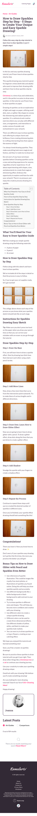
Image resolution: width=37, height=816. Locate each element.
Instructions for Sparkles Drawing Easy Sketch (17, 201)
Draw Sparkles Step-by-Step (13, 204)
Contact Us (18, 785)
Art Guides (13, 14)
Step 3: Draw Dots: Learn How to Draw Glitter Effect (18, 213)
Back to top (20, 800)
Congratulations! (9, 221)
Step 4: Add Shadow (12, 216)
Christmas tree (26, 660)
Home (5, 14)
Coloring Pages (26, 4)
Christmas (7, 96)
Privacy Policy (18, 787)
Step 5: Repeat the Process (14, 218)
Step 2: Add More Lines (13, 209)
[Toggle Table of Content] (30, 188)
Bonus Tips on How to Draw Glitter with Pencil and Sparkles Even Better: (17, 225)
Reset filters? (21, 746)
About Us (18, 783)
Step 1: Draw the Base (13, 207)
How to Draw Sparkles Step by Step (16, 197)
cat (5, 662)
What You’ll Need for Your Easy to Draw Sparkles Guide (17, 193)
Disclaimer (18, 789)
